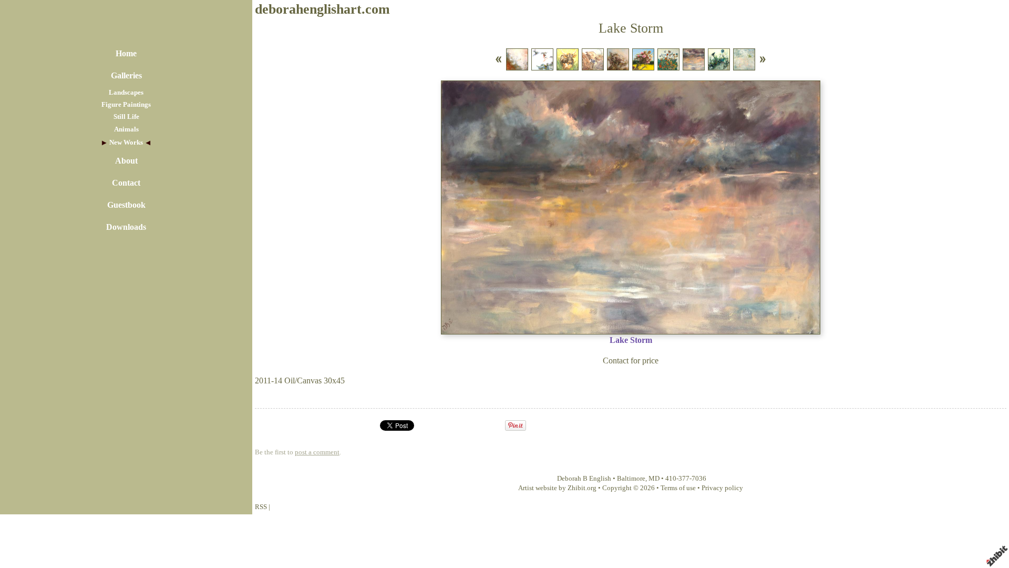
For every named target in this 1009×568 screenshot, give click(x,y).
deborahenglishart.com (322, 9)
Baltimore (631, 478)
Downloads (126, 226)
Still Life (126, 116)
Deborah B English (584, 478)
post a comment (317, 452)
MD (654, 478)
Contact (126, 182)
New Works (126, 142)
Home (126, 53)
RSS (261, 507)
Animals (126, 129)
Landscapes (126, 92)
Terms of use (678, 488)
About (126, 160)
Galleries (126, 75)
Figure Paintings (126, 104)
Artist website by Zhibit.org (557, 488)
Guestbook (126, 204)
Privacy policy (722, 488)
